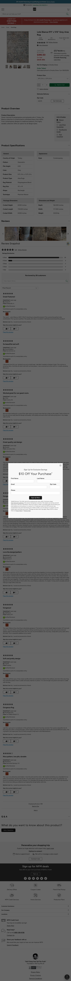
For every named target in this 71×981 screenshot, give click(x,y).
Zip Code (53, 484)
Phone (13, 490)
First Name (14, 478)
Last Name (40, 478)
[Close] (60, 465)
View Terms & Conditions (17, 503)
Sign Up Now (35, 498)
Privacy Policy (19, 510)
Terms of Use (27, 510)
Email (13, 484)
